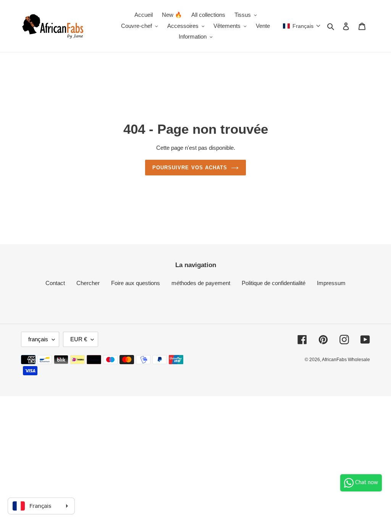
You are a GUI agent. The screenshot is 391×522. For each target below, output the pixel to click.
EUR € (78, 339)
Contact (55, 283)
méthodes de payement (200, 283)
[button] (302, 25)
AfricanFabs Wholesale (346, 359)
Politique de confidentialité (273, 283)
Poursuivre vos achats (189, 167)
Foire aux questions (135, 283)
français (38, 339)
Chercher (88, 283)
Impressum (331, 283)
